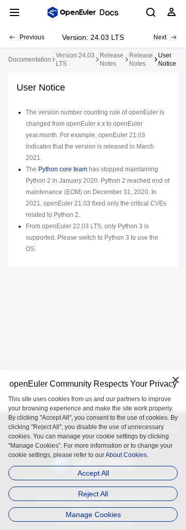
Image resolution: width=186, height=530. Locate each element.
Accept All (93, 473)
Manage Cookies (93, 514)
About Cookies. (126, 455)
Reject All (93, 494)
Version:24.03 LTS (75, 59)
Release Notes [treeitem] (111, 59)
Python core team (62, 169)
